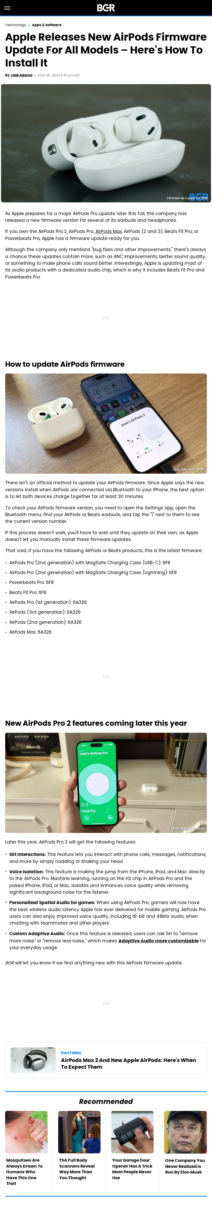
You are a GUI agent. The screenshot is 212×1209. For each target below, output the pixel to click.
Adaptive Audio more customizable (158, 941)
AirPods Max (108, 232)
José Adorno (21, 75)
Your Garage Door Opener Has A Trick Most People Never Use (132, 1168)
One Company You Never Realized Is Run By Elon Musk (185, 1166)
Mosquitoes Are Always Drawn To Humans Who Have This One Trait (24, 1171)
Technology (15, 25)
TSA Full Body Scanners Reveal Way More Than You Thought (77, 1168)
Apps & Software (46, 25)
